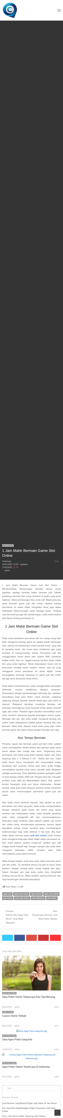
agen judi (7, 894)
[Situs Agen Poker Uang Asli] (31, 1031)
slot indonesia (38, 898)
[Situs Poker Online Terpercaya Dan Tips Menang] (31, 957)
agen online (36, 894)
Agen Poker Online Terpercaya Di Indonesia (26, 1067)
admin (7, 570)
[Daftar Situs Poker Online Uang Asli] (19, 10)
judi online (7, 898)
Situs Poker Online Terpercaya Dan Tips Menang (28, 997)
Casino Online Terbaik (14, 1016)
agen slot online (51, 894)
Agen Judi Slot (8, 545)
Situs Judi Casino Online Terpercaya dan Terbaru (24, 1116)
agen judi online (21, 894)
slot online (51, 898)
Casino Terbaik (8, 1012)
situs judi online (22, 898)
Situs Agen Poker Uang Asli (17, 1039)
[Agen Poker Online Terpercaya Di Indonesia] (31, 1055)
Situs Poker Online (9, 993)
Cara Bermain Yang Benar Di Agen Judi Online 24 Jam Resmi (29, 1103)
